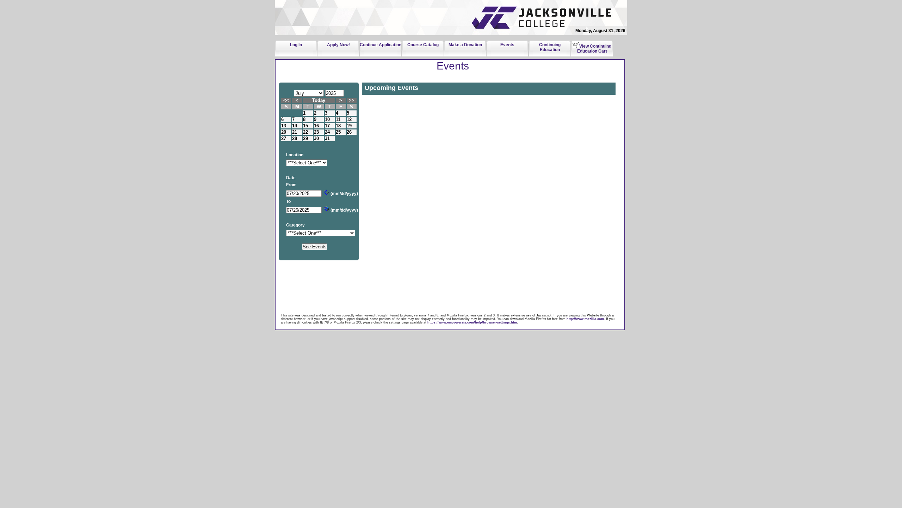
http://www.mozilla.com (585, 319)
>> (351, 100)
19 (349, 125)
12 (349, 119)
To (288, 201)
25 (338, 132)
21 (294, 132)
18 (338, 125)
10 (327, 119)
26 (349, 132)
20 (283, 132)
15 (305, 125)
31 (327, 138)
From (291, 184)
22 (305, 132)
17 (327, 125)
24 (327, 132)
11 (338, 119)
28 (294, 138)
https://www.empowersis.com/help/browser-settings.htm (472, 322)
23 (316, 132)
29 (305, 138)
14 (294, 125)
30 (316, 138)
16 (316, 125)
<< (286, 100)
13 (283, 125)
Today (318, 100)
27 (283, 138)
